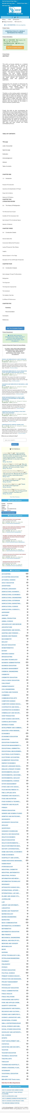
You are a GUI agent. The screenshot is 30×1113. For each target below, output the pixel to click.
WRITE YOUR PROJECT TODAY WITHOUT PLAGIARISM (12, 1093)
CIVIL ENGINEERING (8, 689)
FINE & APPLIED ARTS (9, 793)
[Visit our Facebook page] (12, 17)
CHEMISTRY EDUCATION (9, 677)
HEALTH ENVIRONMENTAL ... (11, 843)
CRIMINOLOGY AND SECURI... (11, 713)
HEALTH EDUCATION (8, 840)
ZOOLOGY (5, 1076)
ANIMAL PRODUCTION (9, 618)
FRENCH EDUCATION (8, 810)
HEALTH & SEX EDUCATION (10, 834)
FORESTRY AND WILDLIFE (10, 804)
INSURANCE (5, 884)
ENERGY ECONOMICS (9, 763)
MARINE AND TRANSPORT (10, 911)
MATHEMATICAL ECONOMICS (11, 926)
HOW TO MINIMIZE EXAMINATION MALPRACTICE (14, 1098)
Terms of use (25, 1108)
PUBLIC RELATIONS (8, 997)
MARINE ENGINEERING (9, 917)
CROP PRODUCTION (8, 716)
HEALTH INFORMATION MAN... (11, 846)
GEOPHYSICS (6, 828)
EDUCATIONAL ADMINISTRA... (11, 748)
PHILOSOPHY (6, 964)
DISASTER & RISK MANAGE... (11, 730)
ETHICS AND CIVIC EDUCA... (11, 787)
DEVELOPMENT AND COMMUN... (12, 728)
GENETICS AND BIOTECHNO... (11, 816)
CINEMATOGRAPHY (8, 686)
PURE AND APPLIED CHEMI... (11, 1002)
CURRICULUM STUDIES (9, 722)
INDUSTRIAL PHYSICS (9, 875)
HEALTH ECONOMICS (8, 837)
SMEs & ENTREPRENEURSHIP (11, 1023)
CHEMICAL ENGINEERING (10, 671)
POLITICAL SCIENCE (8, 973)
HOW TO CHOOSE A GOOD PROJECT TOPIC (13, 1100)
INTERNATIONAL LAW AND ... (11, 893)
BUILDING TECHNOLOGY (9, 660)
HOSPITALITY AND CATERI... (11, 858)
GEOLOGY (5, 825)
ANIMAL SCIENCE (7, 621)
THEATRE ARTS (7, 1059)
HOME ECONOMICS (8, 855)
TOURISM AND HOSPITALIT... (11, 1065)
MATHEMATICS (6, 929)
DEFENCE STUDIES (8, 725)
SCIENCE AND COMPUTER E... (11, 1014)
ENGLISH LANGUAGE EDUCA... (11, 766)
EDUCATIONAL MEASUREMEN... (12, 751)
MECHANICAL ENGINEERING (11, 937)
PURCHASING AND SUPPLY (10, 1000)
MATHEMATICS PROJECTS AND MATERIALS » (14, 565)
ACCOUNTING (6, 574)
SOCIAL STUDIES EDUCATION (11, 1029)
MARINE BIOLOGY (7, 914)
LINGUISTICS (6, 908)
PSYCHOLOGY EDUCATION (10, 988)
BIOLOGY (5, 642)
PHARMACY (5, 961)
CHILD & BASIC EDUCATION (10, 680)
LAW (3, 902)
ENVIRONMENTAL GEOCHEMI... (12, 775)
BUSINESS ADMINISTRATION (11, 663)
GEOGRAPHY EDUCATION (10, 822)
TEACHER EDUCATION (9, 1053)
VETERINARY (6, 1070)
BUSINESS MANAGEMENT (10, 668)
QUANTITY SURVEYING (9, 1005)
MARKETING (6, 920)
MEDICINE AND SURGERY (10, 943)
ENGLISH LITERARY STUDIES (11, 769)
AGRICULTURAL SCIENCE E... (11, 609)
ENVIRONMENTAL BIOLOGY (10, 772)
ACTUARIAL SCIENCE (8, 580)
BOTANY (4, 651)
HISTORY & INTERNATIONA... (11, 849)
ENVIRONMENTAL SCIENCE (10, 781)
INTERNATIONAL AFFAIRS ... (11, 890)
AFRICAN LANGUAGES (9, 589)
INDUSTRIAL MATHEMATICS (11, 872)
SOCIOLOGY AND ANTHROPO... (12, 1032)
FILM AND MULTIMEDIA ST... (10, 790)
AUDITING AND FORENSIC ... (11, 633)
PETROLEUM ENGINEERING (10, 958)
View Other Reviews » (15, 497)
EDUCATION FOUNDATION (10, 742)
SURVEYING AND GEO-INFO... (11, 1047)
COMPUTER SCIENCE (8, 701)
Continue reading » (14, 368)
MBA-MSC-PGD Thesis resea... (11, 1079)
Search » (15, 444)
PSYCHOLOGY (6, 985)
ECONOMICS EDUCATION (10, 736)
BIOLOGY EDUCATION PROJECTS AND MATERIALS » (15, 542)
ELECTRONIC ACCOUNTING (10, 757)
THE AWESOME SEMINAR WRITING (10, 1103)
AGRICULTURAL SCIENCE (10, 606)
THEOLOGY (5, 1062)
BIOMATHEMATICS (8, 648)
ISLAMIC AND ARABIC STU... (11, 896)
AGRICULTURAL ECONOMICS (11, 595)
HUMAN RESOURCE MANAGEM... (12, 861)
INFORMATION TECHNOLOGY (11, 881)
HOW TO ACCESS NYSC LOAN (9, 1096)
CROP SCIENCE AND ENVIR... (11, 719)
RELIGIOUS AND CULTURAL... (11, 1011)
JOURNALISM (6, 899)
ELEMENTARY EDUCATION (10, 760)
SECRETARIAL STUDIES (9, 1020)
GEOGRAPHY (6, 819)
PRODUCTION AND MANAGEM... (12, 979)
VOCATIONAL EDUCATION (10, 1073)
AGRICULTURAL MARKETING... (11, 603)
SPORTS (4, 1038)
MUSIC (4, 949)
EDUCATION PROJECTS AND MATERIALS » (14, 532)
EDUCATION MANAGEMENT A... (12, 745)
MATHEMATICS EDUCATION (10, 932)
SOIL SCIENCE (6, 1035)
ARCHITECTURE (7, 627)
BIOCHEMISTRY (7, 639)
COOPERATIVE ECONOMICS (11, 710)
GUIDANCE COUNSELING (10, 831)
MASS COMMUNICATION (9, 923)
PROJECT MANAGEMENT (10, 982)
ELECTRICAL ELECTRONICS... (11, 754)
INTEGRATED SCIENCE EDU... (11, 887)
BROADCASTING (7, 657)
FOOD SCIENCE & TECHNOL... (11, 801)
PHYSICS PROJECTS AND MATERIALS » (13, 523)
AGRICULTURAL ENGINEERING (11, 598)
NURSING (5, 952)
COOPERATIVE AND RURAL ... (11, 707)
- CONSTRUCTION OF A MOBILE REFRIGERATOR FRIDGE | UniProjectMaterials (15, 1108)
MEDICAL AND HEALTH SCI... (11, 940)
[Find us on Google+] (17, 17)
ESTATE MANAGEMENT (9, 784)
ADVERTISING (6, 586)
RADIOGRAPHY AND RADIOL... (11, 1008)
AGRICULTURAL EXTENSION (11, 600)
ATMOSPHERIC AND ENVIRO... (11, 630)
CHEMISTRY (5, 674)
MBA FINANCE (6, 935)
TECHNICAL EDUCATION (9, 1056)
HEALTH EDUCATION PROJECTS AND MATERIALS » (15, 550)
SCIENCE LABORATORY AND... (11, 1017)
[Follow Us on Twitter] (14, 17)
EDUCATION (5, 739)
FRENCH (4, 807)
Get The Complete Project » (15, 328)
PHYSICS (4, 967)
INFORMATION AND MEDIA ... (11, 878)
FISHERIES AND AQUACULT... (11, 796)
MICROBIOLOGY (7, 946)
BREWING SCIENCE (8, 654)
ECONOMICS (6, 733)
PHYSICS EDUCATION (8, 970)
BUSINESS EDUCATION (9, 665)
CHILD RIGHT (6, 683)
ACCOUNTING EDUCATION (10, 577)
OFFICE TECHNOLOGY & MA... (11, 955)
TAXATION (5, 1050)
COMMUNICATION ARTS (9, 698)
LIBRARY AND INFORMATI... (10, 905)
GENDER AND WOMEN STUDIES (12, 813)
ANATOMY (5, 615)
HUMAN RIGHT (6, 864)
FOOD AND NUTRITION (9, 799)
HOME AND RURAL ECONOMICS (12, 852)
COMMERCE (5, 695)
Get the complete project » (15, 47)
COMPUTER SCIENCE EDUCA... (11, 704)
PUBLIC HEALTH (7, 994)
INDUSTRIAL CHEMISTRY (10, 869)
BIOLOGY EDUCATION (9, 645)
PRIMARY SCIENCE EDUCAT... (11, 976)
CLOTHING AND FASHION (10, 692)
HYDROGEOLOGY (7, 867)
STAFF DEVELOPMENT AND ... (11, 1041)
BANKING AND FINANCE (9, 636)
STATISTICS (5, 1044)
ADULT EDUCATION (8, 583)
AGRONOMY (5, 612)
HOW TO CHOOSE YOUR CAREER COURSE (12, 1090)
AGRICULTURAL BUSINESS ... (11, 592)
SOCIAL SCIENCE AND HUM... (11, 1026)
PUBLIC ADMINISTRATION (10, 991)
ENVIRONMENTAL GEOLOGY (11, 778)
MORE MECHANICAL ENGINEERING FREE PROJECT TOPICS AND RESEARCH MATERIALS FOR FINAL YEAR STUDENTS (15, 338)
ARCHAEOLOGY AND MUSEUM (11, 624)
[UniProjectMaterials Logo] (15, 10)
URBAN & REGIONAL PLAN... (11, 1068)
